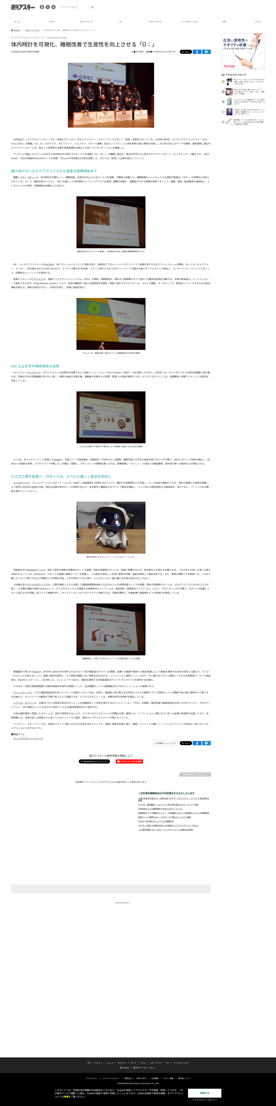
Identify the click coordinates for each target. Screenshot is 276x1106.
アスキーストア (155, 21)
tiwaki (56, 459)
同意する (204, 1093)
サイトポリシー (92, 1078)
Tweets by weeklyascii (122, 903)
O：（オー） (29, 177)
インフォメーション (189, 21)
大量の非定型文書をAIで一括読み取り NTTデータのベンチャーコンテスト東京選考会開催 (173, 799)
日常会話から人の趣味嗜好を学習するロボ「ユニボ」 (160, 809)
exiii (36, 671)
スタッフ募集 (168, 1078)
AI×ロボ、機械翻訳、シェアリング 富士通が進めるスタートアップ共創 (168, 805)
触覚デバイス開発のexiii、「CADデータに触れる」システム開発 (164, 817)
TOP (224, 21)
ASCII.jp (126, 1067)
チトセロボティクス (37, 584)
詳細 (66, 1096)
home (17, 30)
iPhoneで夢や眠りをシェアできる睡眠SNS (156, 821)
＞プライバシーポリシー (204, 1100)
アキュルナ (37, 279)
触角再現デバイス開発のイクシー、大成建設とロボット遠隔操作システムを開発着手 (173, 813)
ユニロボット (20, 482)
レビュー (258, 21)
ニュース (109, 1062)
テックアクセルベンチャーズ (28, 738)
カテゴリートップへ (196, 774)
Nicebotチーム (35, 569)
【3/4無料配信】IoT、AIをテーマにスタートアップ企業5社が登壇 (165, 830)
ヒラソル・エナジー (23, 703)
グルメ (51, 21)
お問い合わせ (141, 1078)
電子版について (184, 1078)
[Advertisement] (212, 7)
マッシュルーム (21, 692)
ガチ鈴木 (156, 51)
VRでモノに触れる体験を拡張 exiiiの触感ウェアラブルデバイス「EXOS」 (168, 825)
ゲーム (17, 21)
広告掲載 (154, 1078)
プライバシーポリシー (111, 1078)
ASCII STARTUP (168, 51)
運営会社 (128, 1078)
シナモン (33, 372)
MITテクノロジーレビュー (146, 1067)
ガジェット (122, 1062)
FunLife (48, 264)
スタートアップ (86, 21)
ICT (120, 21)
